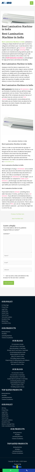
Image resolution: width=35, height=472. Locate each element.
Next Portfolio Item (17, 218)
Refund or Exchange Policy (8, 424)
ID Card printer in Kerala (17, 344)
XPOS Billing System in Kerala (17, 358)
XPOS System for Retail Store (17, 362)
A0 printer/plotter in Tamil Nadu (17, 376)
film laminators (24, 89)
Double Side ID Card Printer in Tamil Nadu (17, 378)
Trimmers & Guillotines (7, 337)
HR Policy (4, 408)
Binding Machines (6, 331)
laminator (23, 48)
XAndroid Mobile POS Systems (17, 354)
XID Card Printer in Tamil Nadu (17, 346)
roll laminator (21, 169)
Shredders (4, 333)
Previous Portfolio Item (17, 214)
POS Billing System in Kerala (17, 386)
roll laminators (16, 177)
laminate (17, 192)
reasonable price (9, 161)
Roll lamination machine (14, 58)
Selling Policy (5, 311)
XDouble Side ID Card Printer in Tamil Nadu (17, 350)
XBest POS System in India (17, 356)
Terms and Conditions (7, 420)
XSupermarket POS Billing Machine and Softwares (17, 360)
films (12, 204)
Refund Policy (5, 321)
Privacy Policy (5, 307)
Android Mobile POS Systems (17, 382)
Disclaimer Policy (6, 319)
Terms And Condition (7, 317)
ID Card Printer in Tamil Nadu (18, 375)
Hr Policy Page (5, 305)
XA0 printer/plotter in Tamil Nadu (17, 348)
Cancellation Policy (6, 323)
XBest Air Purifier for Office (17, 364)
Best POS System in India (17, 384)
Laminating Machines (7, 335)
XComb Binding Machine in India (17, 352)
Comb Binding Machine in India (17, 380)
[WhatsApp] (10, 470)
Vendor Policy (5, 313)
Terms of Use (5, 418)
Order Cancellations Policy (8, 426)
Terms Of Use (5, 315)
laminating (22, 50)
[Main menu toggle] (31, 3)
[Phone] (27, 470)
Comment (6, 234)
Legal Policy (4, 309)
